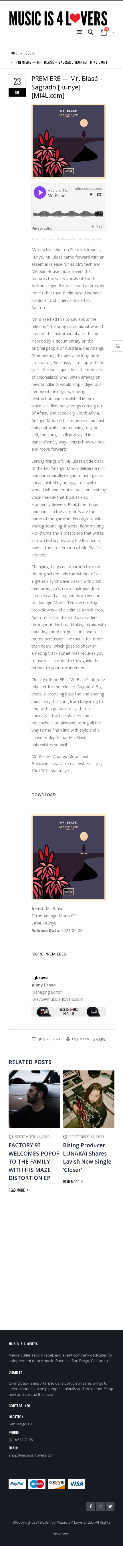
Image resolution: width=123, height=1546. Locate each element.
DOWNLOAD (43, 794)
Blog (29, 52)
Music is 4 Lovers (42, 239)
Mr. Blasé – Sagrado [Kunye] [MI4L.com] (83, 239)
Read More (17, 1190)
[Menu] (79, 32)
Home (13, 52)
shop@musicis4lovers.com (32, 1455)
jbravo (41, 977)
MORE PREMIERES (48, 954)
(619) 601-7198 (21, 1439)
